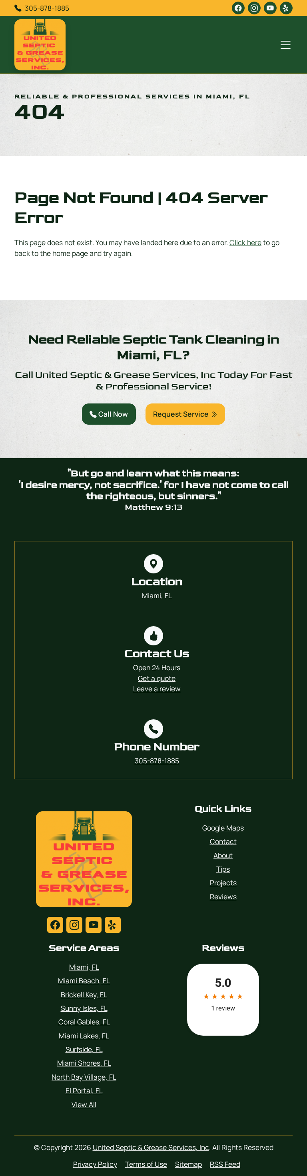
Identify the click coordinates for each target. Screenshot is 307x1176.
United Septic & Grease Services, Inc (151, 1147)
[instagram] (254, 8)
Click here (245, 242)
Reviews (223, 896)
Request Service (181, 414)
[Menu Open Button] (284, 45)
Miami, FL (84, 967)
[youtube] (270, 8)
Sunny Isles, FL (84, 1008)
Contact (223, 841)
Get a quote (156, 678)
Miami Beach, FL (84, 980)
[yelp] (286, 8)
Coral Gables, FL (84, 1021)
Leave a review (157, 688)
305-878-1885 (47, 8)
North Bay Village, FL (84, 1077)
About (223, 855)
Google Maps (223, 828)
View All (84, 1104)
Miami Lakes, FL (84, 1035)
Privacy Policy (95, 1164)
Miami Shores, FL (84, 1063)
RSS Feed (225, 1164)
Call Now (112, 414)
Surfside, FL (84, 1049)
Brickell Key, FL (84, 994)
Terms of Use (146, 1164)
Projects (223, 882)
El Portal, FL (84, 1090)
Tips (223, 869)
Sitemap (188, 1164)
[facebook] (238, 8)
